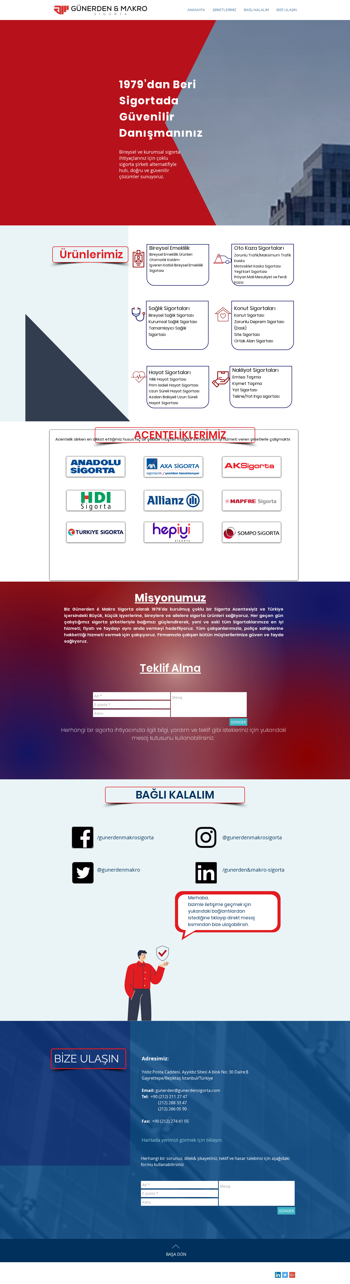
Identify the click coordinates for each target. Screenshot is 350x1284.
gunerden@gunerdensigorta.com (188, 1090)
